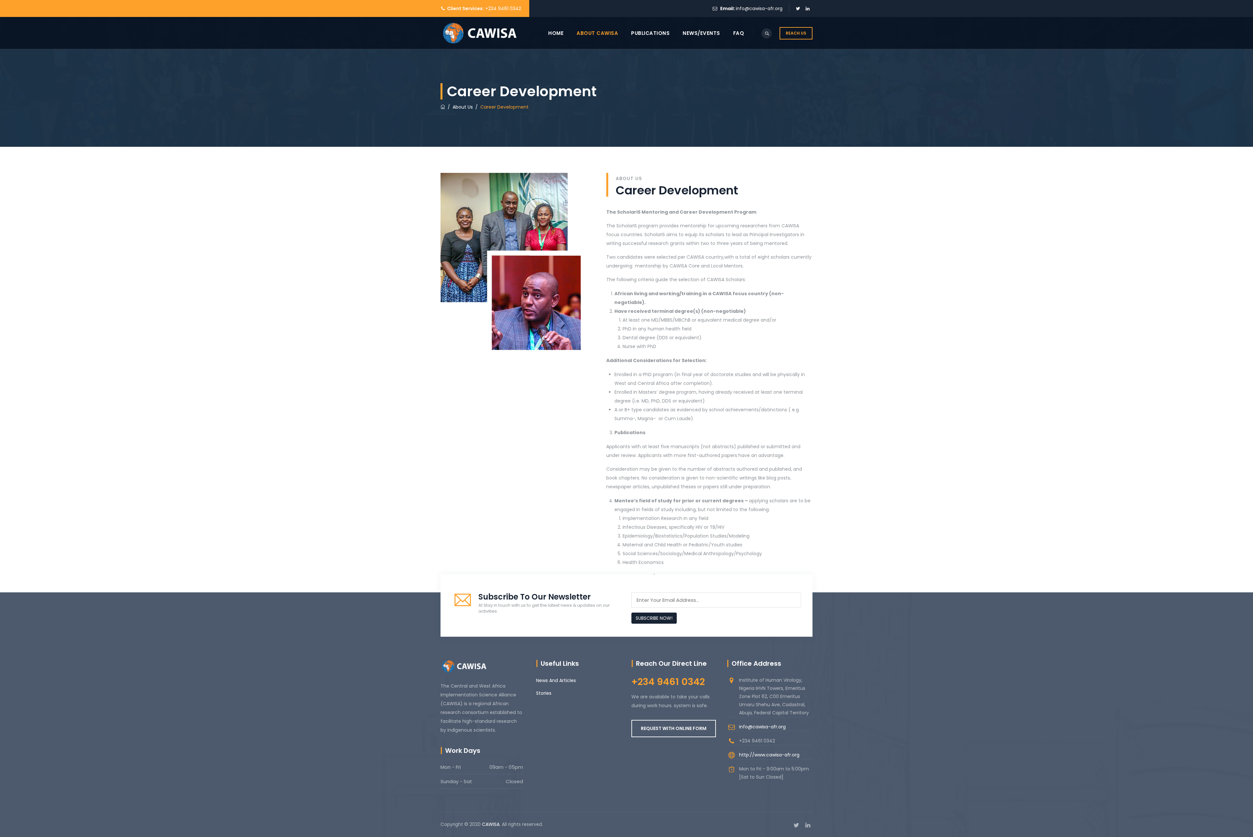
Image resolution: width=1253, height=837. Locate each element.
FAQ (738, 33)
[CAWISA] (479, 33)
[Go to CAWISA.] (443, 107)
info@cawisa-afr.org (759, 8)
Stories (543, 693)
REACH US (796, 33)
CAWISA (491, 824)
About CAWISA (597, 33)
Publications (650, 33)
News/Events (701, 33)
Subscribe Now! (654, 618)
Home (556, 33)
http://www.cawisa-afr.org (769, 755)
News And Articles (556, 680)
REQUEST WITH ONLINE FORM (673, 728)
